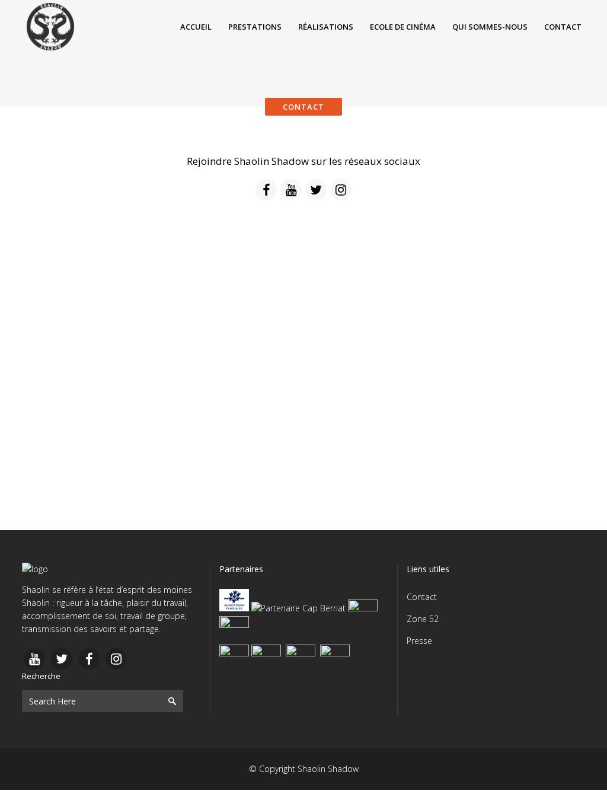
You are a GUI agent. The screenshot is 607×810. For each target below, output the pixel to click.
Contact (422, 596)
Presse (419, 640)
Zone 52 (423, 618)
